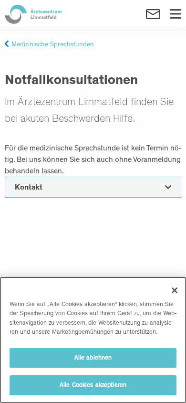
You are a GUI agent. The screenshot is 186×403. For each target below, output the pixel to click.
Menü (175, 14)
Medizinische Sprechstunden (52, 44)
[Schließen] (174, 290)
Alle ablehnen (93, 358)
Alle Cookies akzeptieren (93, 385)
